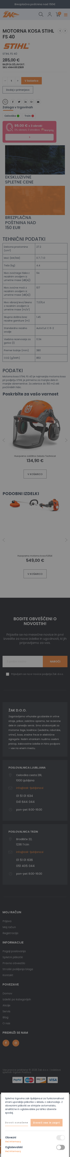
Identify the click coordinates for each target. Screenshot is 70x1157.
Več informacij (13, 1141)
